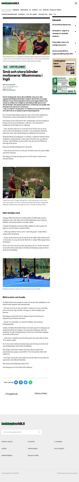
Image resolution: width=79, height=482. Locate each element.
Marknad (21, 14)
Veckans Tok (42, 14)
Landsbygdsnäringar (9, 14)
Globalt (35, 10)
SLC (40, 10)
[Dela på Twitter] (26, 382)
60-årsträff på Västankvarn (61, 25)
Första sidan (7, 442)
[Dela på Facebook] (16, 382)
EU (30, 10)
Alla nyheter (6, 10)
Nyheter (31, 442)
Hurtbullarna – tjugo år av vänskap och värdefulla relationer (60, 33)
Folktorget (59, 448)
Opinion (46, 10)
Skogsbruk (24, 10)
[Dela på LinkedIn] (21, 382)
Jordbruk (15, 10)
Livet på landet (31, 14)
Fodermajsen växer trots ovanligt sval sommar (60, 44)
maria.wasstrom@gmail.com (10, 86)
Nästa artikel (41, 394)
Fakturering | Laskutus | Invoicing (67, 473)
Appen (4, 448)
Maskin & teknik (55, 10)
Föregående (12, 394)
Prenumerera (7, 455)
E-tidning (58, 442)
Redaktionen (33, 455)
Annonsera (33, 448)
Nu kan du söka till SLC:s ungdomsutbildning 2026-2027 (62, 52)
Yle (55, 14)
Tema (50, 14)
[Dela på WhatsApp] (30, 382)
